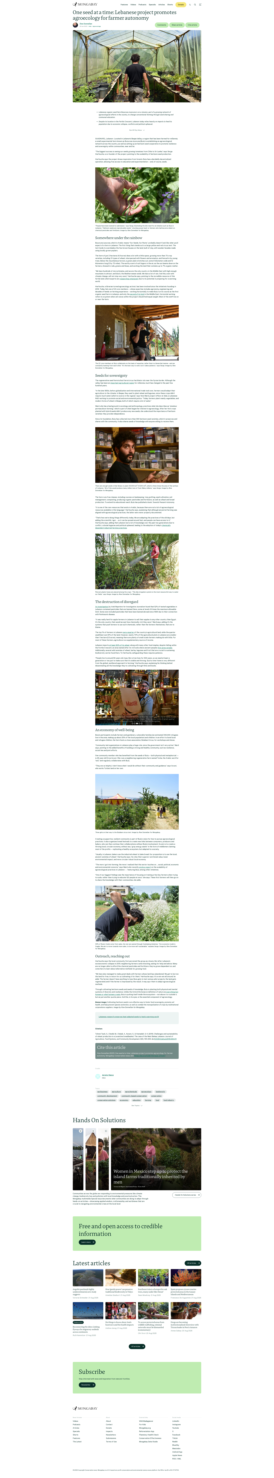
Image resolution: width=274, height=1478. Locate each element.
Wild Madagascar (146, 1421)
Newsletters (111, 1435)
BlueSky (175, 1445)
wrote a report (145, 867)
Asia (90, 26)
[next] (176, 697)
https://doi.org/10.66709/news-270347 (149, 1056)
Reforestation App (146, 1431)
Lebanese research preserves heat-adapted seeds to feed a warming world (129, 1017)
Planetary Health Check (149, 1435)
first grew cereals (165, 648)
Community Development (107, 1096)
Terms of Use (111, 1442)
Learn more (86, 1242)
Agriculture (116, 1092)
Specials (152, 5)
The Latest (77, 1442)
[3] (137, 723)
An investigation (102, 607)
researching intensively (129, 279)
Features (124, 5)
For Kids (142, 1425)
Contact (109, 1425)
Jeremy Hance (108, 1075)
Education (137, 1100)
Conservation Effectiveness (150, 1438)
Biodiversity (160, 1092)
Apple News (177, 1455)
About (108, 1421)
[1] (132, 723)
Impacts (109, 1431)
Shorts (170, 5)
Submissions (111, 1438)
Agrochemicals (131, 1092)
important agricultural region (122, 383)
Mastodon (176, 1449)
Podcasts (142, 5)
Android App (177, 1452)
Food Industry (168, 1100)
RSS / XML (176, 1459)
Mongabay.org (145, 1428)
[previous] (98, 697)
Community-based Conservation (134, 1096)
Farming (148, 1100)
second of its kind (137, 294)
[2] (135, 723)
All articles (191, 1263)
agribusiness (102, 1092)
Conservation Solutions (106, 1100)
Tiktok (175, 1438)
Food (157, 1100)
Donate (181, 5)
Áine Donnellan (86, 24)
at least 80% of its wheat (119, 645)
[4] (139, 723)
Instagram (176, 1425)
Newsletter (85, 1385)
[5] (141, 723)
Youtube (175, 1428)
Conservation (156, 1096)
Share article (177, 25)
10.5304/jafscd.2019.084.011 (165, 1039)
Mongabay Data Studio (148, 1442)
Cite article (192, 25)
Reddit (175, 1442)
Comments (161, 25)
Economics (124, 1100)
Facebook (176, 1435)
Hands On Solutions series (185, 1195)
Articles (161, 5)
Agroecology (97, 26)
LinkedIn (175, 1421)
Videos (133, 5)
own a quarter (128, 632)
